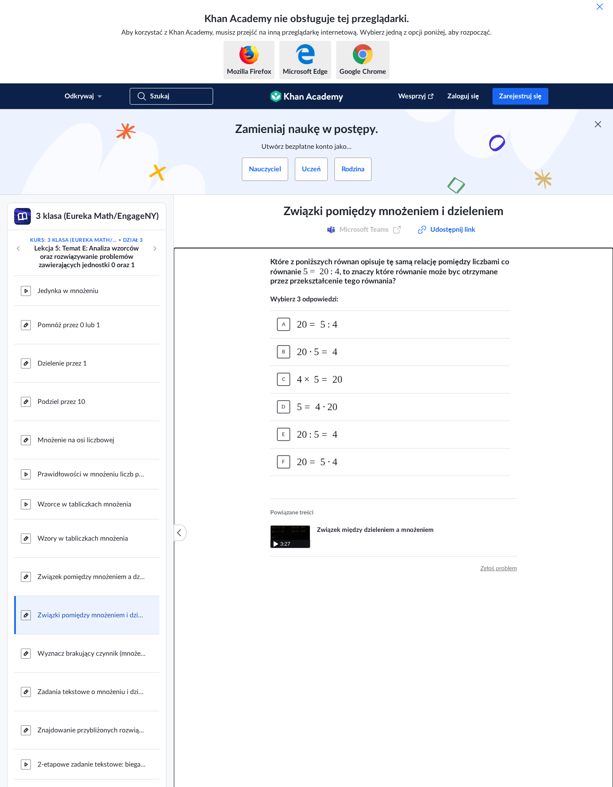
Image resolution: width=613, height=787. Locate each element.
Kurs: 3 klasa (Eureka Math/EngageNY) (73, 240)
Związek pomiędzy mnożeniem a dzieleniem (92, 577)
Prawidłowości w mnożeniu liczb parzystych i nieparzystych (92, 474)
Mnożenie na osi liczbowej (76, 440)
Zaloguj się (463, 96)
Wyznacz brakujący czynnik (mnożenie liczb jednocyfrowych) (92, 653)
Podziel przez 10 (61, 402)
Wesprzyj (412, 96)
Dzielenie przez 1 (62, 363)
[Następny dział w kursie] (155, 248)
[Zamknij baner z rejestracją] (598, 124)
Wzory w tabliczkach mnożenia (83, 538)
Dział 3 (133, 240)
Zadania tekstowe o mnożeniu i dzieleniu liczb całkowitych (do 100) (92, 692)
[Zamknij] (599, 6)
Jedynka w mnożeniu (68, 291)
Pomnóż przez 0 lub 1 (69, 325)
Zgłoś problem (498, 568)
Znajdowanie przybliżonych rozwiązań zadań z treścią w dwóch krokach (92, 730)
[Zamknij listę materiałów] (180, 532)
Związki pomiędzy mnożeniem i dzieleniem (92, 615)
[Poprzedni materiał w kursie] (18, 248)
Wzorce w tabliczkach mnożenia (84, 504)
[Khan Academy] (306, 96)
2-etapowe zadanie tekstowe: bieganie (92, 764)
